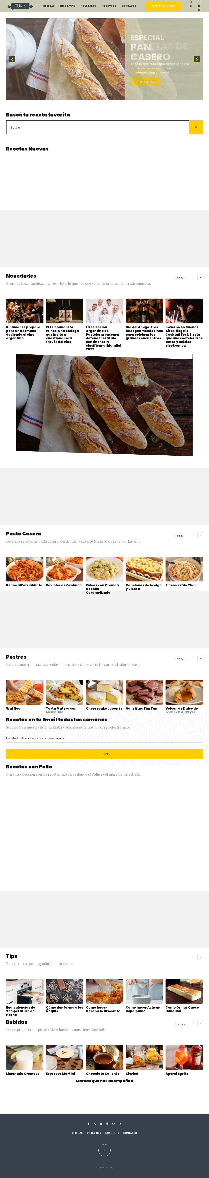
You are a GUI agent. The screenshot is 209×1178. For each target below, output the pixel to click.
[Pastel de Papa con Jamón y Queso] (129, 176)
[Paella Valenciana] (129, 854)
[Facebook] (88, 1126)
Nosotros (109, 6)
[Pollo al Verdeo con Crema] (178, 804)
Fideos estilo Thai (181, 585)
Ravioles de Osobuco (64, 585)
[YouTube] (198, 6)
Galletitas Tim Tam (142, 708)
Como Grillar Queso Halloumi (182, 1009)
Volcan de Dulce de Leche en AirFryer (182, 710)
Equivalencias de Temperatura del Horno (21, 1011)
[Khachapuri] (30, 176)
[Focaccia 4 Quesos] (178, 176)
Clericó (132, 1074)
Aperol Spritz (177, 1074)
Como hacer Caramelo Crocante (103, 1009)
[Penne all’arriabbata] (80, 176)
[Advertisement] (104, 238)
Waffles (13, 708)
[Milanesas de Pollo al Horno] (55, 829)
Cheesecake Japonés (104, 708)
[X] (191, 2)
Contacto (129, 6)
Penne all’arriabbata (24, 585)
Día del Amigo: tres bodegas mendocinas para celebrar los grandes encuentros (144, 332)
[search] (196, 127)
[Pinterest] (191, 6)
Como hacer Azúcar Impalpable (143, 1009)
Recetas (48, 6)
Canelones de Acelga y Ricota (144, 587)
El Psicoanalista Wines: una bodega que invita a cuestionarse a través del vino (62, 334)
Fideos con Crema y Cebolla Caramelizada (102, 589)
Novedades (88, 6)
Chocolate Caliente (102, 1074)
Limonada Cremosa (23, 1074)
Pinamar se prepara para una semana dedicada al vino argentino (23, 332)
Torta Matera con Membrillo (61, 710)
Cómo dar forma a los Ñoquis (64, 1009)
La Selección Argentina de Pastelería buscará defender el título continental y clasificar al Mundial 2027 (103, 338)
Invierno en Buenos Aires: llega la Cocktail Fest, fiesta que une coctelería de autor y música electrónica (184, 336)
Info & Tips (67, 6)
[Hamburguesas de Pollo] (178, 854)
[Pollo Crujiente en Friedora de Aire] (129, 804)
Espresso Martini (60, 1074)
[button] (104, 59)
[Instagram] (199, 2)
